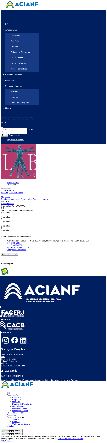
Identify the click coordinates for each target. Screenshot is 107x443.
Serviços (14, 91)
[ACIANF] (5, 274)
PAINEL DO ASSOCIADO (12, 376)
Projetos (14, 97)
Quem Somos (17, 58)
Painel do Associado (14, 74)
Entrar (4, 122)
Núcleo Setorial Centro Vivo (13, 365)
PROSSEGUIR (7, 441)
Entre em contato (40, 199)
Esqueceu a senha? (15, 140)
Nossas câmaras (18, 63)
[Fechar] (2, 127)
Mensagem (6, 197)
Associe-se (10, 80)
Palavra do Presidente (20, 52)
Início (7, 24)
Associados (16, 35)
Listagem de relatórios (16, 250)
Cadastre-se (14, 135)
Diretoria (14, 46)
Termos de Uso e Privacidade (70, 438)
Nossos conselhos (19, 69)
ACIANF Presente (9, 361)
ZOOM (4, 363)
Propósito (15, 41)
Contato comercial (9, 254)
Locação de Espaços (10, 359)
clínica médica (13, 182)
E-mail (30, 129)
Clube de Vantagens (20, 102)
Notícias (8, 108)
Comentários (26, 199)
